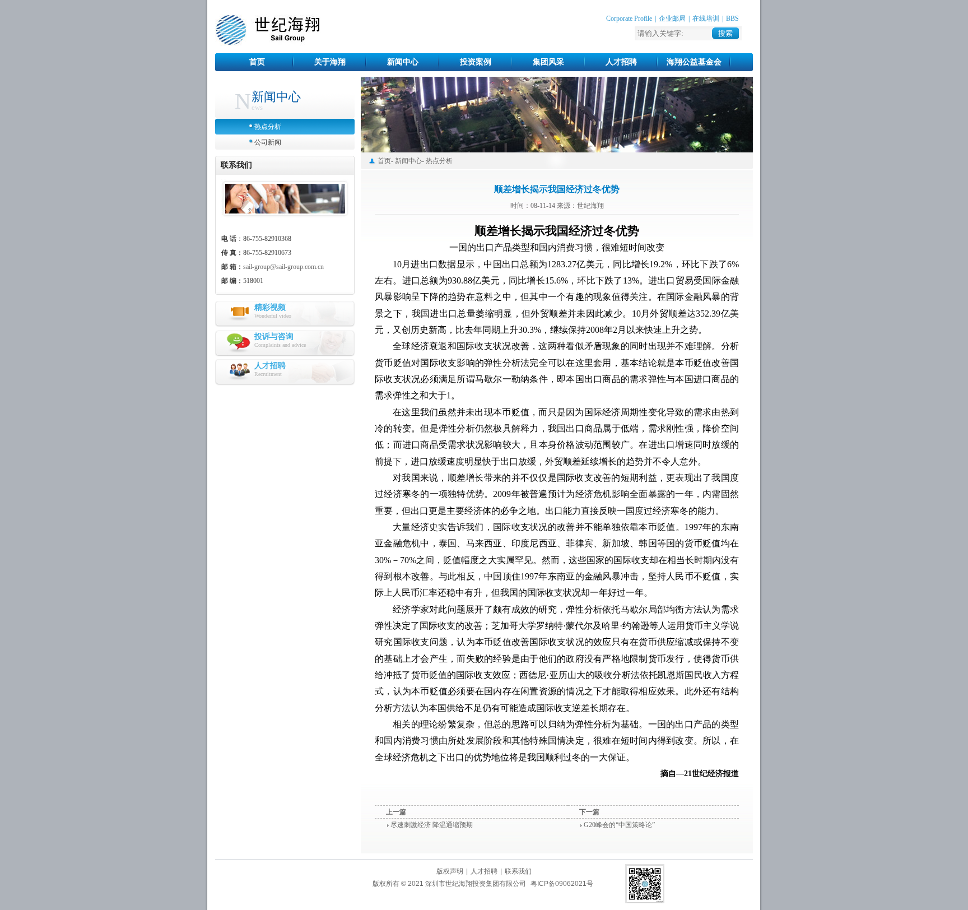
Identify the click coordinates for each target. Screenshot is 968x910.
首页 (257, 62)
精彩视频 (270, 307)
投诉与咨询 (274, 336)
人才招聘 (621, 62)
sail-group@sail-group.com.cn (283, 267)
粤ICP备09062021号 (561, 884)
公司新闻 (267, 142)
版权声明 (449, 871)
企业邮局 (672, 18)
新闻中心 (402, 62)
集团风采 (548, 62)
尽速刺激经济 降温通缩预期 (431, 825)
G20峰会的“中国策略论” (619, 825)
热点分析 (267, 127)
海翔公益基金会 (694, 62)
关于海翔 (330, 62)
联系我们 (518, 871)
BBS (732, 18)
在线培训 (705, 18)
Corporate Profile (629, 18)
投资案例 (475, 62)
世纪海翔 (267, 30)
